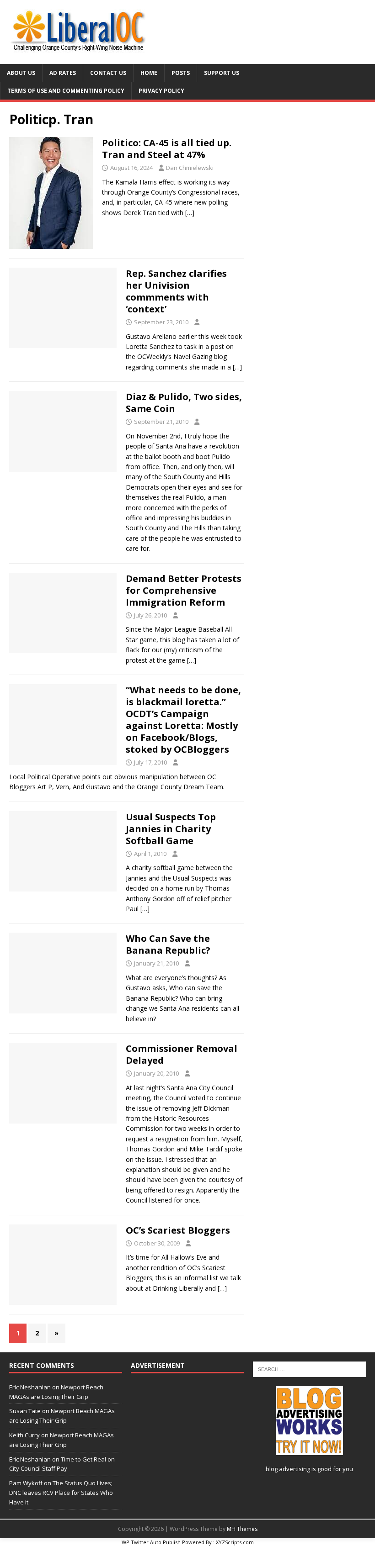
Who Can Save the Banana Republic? (168, 944)
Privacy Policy (161, 91)
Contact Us (108, 73)
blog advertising (288, 1469)
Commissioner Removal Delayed (181, 1054)
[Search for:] (309, 1368)
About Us (21, 73)
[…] (189, 212)
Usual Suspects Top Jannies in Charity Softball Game (171, 829)
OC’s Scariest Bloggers (178, 1230)
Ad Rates (62, 73)
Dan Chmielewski (190, 168)
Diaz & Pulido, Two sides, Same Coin (184, 402)
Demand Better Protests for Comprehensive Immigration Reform (183, 590)
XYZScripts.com (235, 1542)
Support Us (221, 73)
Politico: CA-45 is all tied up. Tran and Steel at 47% (166, 149)
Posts (180, 73)
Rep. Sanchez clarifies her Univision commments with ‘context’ (176, 291)
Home (148, 73)
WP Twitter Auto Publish (151, 1542)
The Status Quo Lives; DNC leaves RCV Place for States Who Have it (61, 1492)
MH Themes (242, 1529)
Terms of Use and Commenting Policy (65, 91)
